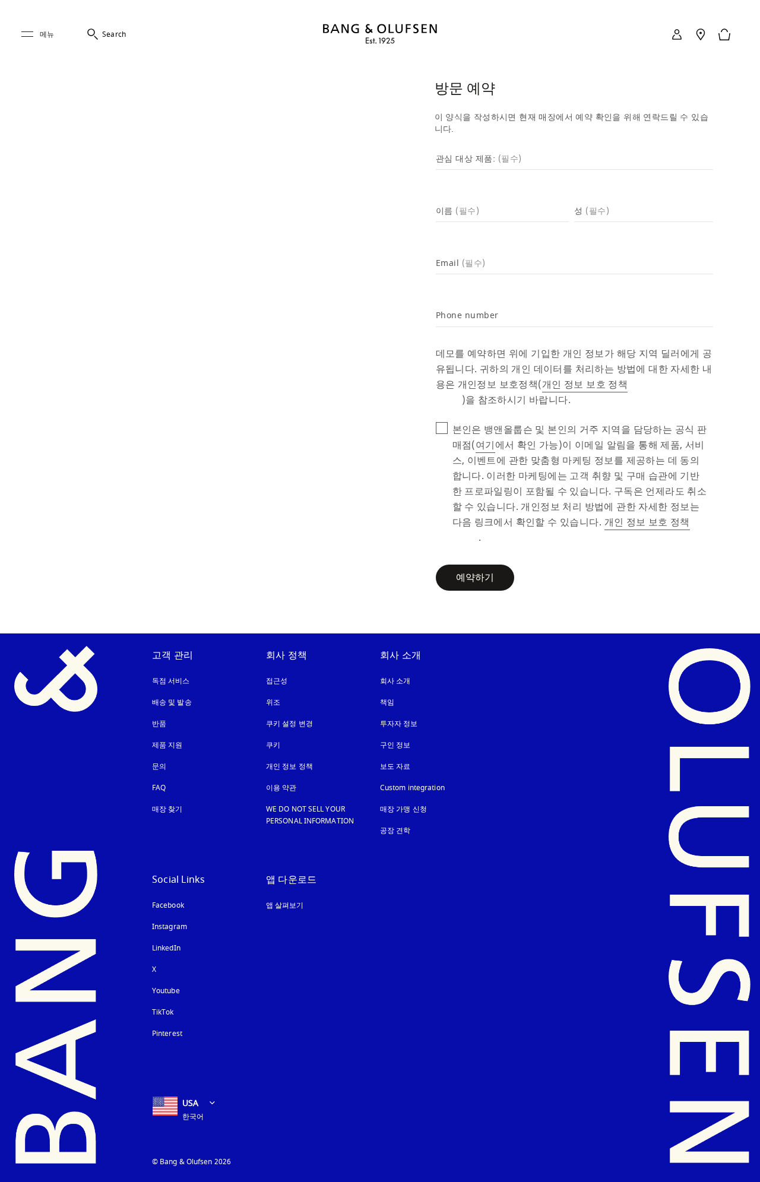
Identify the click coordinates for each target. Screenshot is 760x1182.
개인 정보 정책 (289, 766)
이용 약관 (281, 787)
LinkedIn (166, 948)
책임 (387, 702)
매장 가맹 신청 (403, 809)
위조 (278, 702)
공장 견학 (395, 830)
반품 (159, 723)
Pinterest (167, 1033)
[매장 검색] (700, 34)
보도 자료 (395, 766)
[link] (676, 34)
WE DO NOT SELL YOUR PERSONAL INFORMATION (310, 815)
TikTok (163, 1012)
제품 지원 (167, 745)
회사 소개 (395, 681)
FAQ (159, 787)
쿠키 (278, 745)
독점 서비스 (171, 681)
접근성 (278, 681)
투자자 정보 (399, 723)
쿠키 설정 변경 (289, 723)
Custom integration (412, 787)
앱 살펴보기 (285, 905)
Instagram (169, 926)
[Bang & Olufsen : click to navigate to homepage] (380, 35)
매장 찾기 (167, 809)
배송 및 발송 (172, 702)
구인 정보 (395, 745)
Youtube (166, 990)
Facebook (168, 905)
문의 (159, 766)
